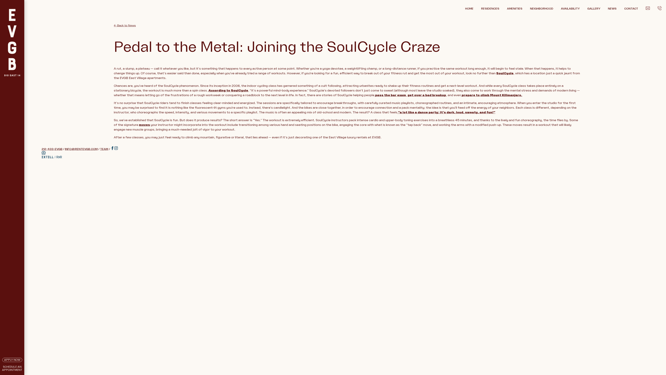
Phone (662, 8)
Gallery (593, 8)
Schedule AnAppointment (12, 368)
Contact (631, 8)
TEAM (104, 149)
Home (469, 8)
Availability (570, 8)
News (612, 8)
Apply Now (12, 359)
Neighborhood (541, 8)
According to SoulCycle (228, 90)
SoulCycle (505, 73)
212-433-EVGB (52, 149)
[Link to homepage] (12, 51)
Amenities (514, 8)
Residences (490, 8)
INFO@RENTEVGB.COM (81, 149)
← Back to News (125, 25)
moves (144, 125)
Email (649, 8)
